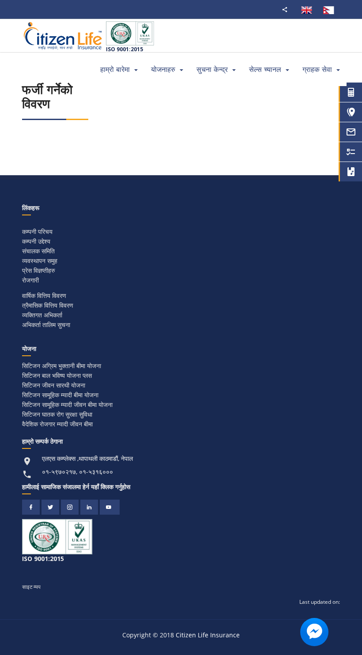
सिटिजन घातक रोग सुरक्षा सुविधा (57, 414)
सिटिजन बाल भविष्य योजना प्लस (57, 375)
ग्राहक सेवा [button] (317, 69)
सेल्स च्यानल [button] (265, 69)
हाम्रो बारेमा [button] (115, 69)
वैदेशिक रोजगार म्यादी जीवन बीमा (57, 424)
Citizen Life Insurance (208, 635)
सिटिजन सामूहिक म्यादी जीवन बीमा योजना (67, 404)
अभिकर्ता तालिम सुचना (46, 324)
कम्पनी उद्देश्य (36, 241)
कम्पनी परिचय (37, 231)
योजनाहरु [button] (163, 69)
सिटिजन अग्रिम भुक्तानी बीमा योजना (61, 365)
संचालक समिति (38, 251)
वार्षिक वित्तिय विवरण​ (44, 295)
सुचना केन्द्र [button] (212, 69)
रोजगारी (30, 280)
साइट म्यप (31, 586)
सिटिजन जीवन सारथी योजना (53, 385)
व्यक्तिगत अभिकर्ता (42, 315)
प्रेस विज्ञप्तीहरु (38, 270)
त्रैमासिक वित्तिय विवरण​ (47, 305)
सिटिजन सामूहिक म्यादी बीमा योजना (60, 395)
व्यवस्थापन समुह (39, 260)
